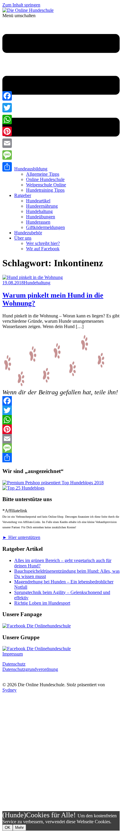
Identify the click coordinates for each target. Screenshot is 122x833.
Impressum (12, 653)
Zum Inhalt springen (21, 4)
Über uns (22, 237)
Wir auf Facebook (43, 248)
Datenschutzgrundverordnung (30, 669)
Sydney (9, 689)
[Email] (61, 438)
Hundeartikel (38, 200)
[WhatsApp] (61, 419)
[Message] (61, 448)
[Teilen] (61, 457)
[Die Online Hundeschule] (28, 10)
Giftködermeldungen (45, 227)
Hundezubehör (28, 232)
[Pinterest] (61, 429)
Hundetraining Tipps (45, 190)
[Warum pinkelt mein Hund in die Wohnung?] (32, 277)
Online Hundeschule (45, 179)
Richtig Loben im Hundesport (42, 603)
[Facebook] (61, 401)
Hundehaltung (39, 211)
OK (7, 827)
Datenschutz (13, 663)
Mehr (19, 827)
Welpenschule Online (46, 184)
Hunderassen (38, 222)
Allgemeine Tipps (42, 174)
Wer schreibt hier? (43, 243)
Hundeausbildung (30, 168)
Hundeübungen (40, 216)
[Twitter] (61, 410)
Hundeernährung (42, 206)
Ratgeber (22, 195)
